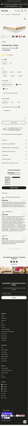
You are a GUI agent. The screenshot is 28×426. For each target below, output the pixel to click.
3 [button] (14, 249)
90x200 (11, 72)
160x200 (5, 75)
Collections (8, 14)
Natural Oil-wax (8, 84)
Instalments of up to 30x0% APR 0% (14, 1)
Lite (10, 63)
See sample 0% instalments (14, 129)
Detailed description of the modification (10, 147)
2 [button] (12, 249)
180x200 (13, 75)
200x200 (20, 75)
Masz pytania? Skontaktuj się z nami (10, 163)
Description (4, 140)
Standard (5, 102)
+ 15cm (18, 102)
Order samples (5, 155)
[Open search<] (16, 10)
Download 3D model (6, 159)
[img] (5, 200)
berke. (4, 41)
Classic (4, 63)
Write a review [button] (14, 187)
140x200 (19, 72)
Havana (20, 84)
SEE (20, 6)
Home (2, 14)
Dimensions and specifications (8, 143)
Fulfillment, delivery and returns (9, 151)
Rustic (6, 88)
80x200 (4, 72)
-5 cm (12, 102)
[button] (5, 55)
